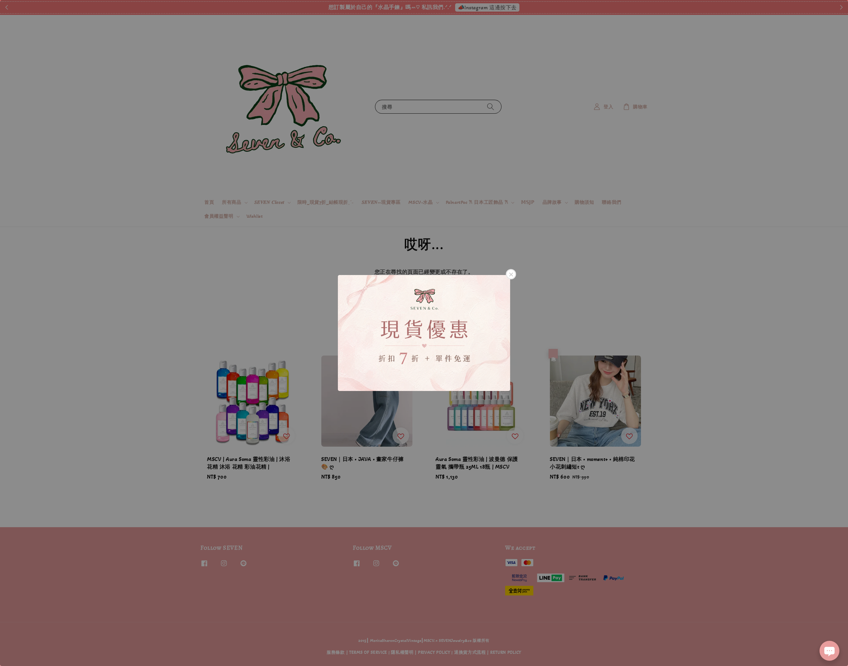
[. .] (424, 333)
